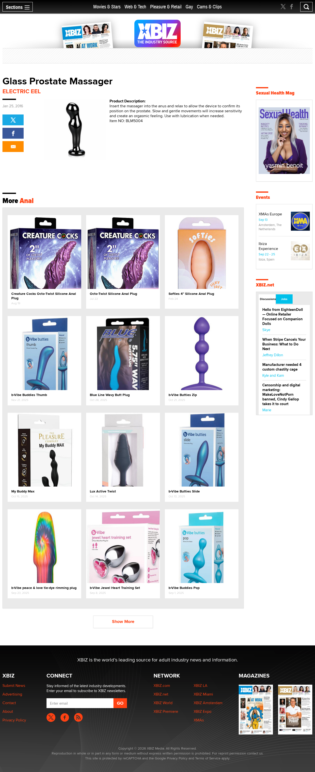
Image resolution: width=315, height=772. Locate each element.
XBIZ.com (162, 685)
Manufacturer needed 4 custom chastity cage (281, 367)
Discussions (267, 299)
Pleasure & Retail (166, 7)
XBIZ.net (265, 284)
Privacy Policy (14, 720)
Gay (189, 7)
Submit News (13, 685)
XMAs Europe (270, 214)
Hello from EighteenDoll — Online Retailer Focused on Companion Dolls (282, 316)
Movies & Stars (107, 7)
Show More (123, 621)
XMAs (199, 720)
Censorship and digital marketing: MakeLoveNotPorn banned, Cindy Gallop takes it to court (281, 394)
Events (263, 197)
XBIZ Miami (203, 694)
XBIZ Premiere (166, 711)
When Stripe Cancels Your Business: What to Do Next (284, 344)
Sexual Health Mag (275, 92)
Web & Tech (135, 7)
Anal (27, 200)
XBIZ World (163, 703)
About (7, 711)
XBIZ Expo (202, 711)
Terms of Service (207, 758)
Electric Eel (21, 91)
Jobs (284, 299)
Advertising (12, 694)
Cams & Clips (209, 7)
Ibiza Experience (268, 246)
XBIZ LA (200, 685)
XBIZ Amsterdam (208, 703)
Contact (9, 703)
